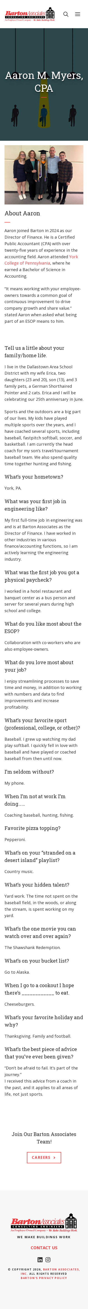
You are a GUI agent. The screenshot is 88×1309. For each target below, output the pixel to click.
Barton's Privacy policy (44, 1278)
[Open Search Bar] (66, 14)
